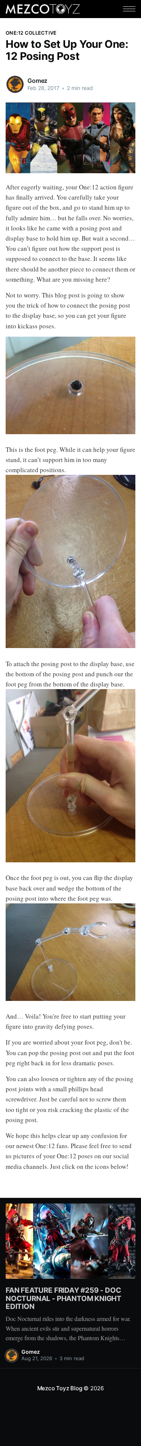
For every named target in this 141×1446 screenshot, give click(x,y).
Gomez (37, 80)
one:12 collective (31, 33)
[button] (129, 9)
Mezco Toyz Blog (59, 1388)
